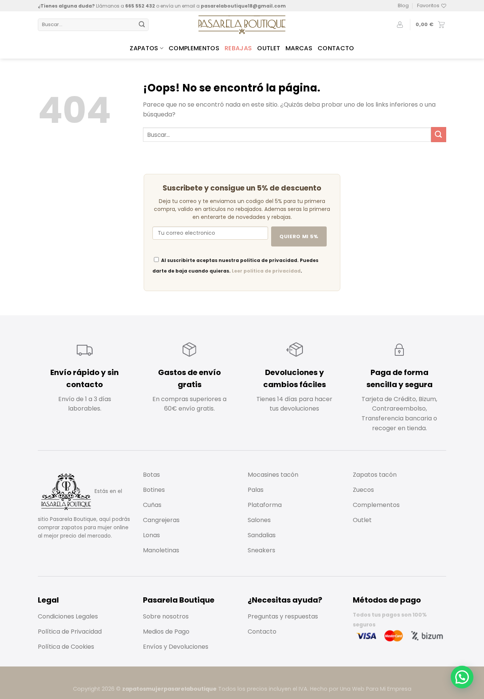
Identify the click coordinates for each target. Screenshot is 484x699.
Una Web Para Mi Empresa (375, 689)
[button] (462, 677)
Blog (403, 5)
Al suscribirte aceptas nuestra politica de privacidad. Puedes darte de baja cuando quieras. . (235, 265)
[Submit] (141, 25)
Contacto (336, 48)
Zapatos (144, 48)
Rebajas (238, 48)
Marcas (298, 48)
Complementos (194, 48)
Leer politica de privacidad (266, 271)
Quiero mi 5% (298, 236)
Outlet (268, 48)
